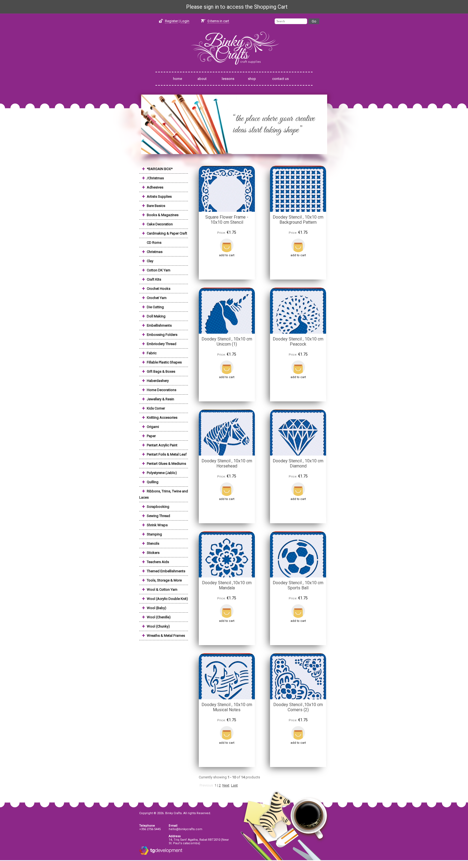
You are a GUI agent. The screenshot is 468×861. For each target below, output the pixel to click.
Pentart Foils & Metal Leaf (167, 454)
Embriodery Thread (161, 344)
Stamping (154, 534)
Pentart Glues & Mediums (166, 464)
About (202, 79)
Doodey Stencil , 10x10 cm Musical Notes (227, 707)
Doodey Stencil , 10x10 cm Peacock (298, 341)
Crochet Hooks (158, 289)
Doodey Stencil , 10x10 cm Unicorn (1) (227, 341)
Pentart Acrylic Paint (162, 445)
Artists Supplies (159, 196)
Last (234, 785)
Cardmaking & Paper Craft (167, 233)
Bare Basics (156, 206)
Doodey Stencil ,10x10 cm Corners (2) (298, 707)
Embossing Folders (162, 335)
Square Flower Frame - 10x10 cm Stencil (226, 220)
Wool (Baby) (156, 608)
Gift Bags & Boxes (161, 371)
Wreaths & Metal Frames (166, 635)
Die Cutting (155, 307)
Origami (153, 427)
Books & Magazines (162, 215)
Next (225, 785)
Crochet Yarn (157, 298)
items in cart (218, 21)
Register (171, 21)
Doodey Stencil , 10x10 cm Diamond (298, 463)
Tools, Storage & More (164, 580)
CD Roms (154, 243)
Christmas (154, 252)
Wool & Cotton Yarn (162, 589)
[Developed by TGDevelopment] (144, 854)
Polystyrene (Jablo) (162, 473)
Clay (150, 261)
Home (177, 79)
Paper (151, 436)
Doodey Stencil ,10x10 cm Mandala (227, 585)
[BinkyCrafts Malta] (234, 68)
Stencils (153, 543)
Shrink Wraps (157, 525)
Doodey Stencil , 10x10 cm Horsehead (227, 463)
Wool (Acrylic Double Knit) (167, 599)
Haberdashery (158, 381)
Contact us (280, 79)
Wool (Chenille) (159, 617)
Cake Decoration (160, 224)
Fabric (152, 353)
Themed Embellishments (166, 571)
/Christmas (155, 178)
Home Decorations (161, 390)
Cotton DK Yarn (158, 270)
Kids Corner (156, 408)
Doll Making (156, 316)
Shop (252, 79)
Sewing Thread (158, 516)
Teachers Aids (158, 562)
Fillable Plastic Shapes (164, 362)
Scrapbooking (158, 507)
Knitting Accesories (162, 417)
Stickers (153, 553)
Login (184, 21)
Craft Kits (154, 279)
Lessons (228, 79)
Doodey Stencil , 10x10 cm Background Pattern (298, 220)
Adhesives (155, 187)
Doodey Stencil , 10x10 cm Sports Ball (298, 585)
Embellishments (159, 325)
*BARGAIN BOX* (160, 169)
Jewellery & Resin (160, 399)
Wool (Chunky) (158, 626)
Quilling (152, 482)
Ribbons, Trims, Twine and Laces (163, 494)
